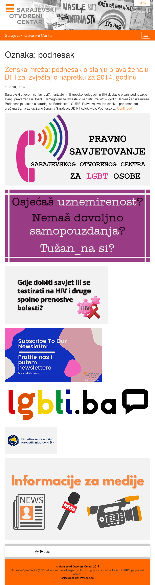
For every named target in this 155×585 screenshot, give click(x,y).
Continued (124, 108)
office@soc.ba (69, 578)
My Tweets (42, 551)
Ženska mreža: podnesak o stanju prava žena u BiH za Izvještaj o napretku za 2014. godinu (77, 72)
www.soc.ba (87, 578)
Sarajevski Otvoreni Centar (29, 35)
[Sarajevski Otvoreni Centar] (39, 15)
